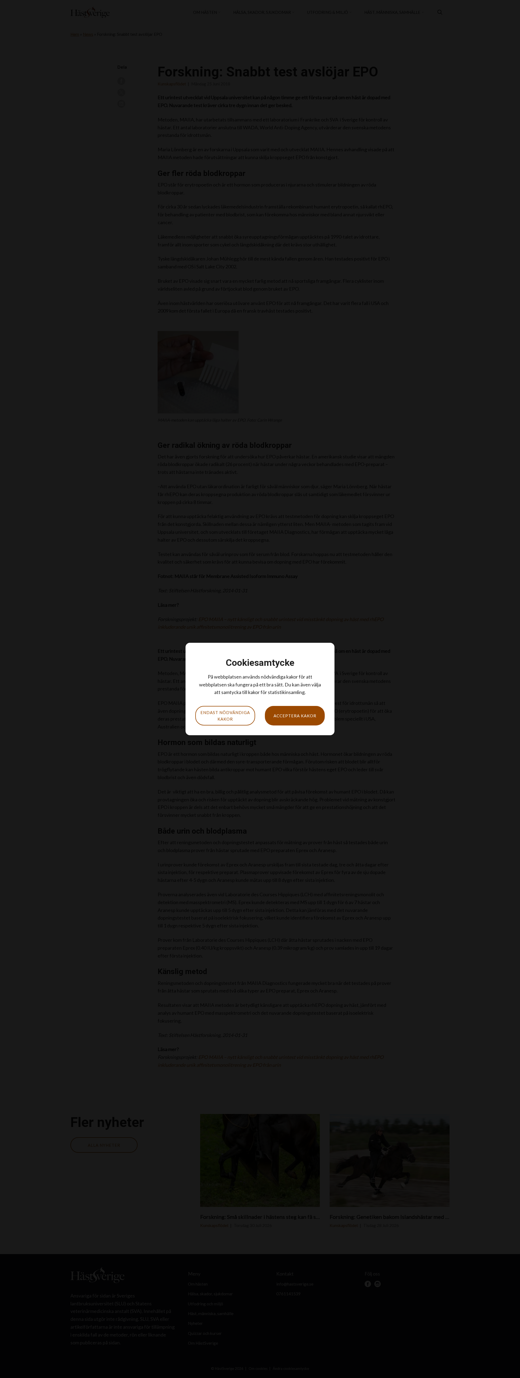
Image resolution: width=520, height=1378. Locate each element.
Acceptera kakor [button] (295, 715)
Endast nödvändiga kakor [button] (225, 715)
